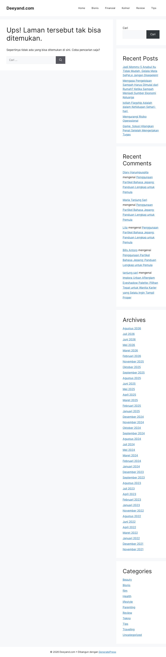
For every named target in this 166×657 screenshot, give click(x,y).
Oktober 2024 (132, 427)
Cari (125, 28)
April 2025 (129, 394)
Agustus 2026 (132, 328)
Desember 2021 (133, 543)
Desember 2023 (133, 472)
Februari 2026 (132, 356)
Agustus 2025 (132, 378)
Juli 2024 (129, 444)
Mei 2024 (129, 450)
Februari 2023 (132, 499)
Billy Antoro (130, 250)
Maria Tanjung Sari (135, 200)
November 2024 (133, 422)
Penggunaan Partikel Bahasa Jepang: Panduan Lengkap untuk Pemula (139, 260)
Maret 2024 (130, 455)
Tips (153, 8)
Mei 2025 (129, 389)
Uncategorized (132, 635)
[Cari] (60, 60)
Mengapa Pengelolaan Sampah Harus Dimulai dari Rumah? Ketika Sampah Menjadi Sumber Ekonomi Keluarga (140, 89)
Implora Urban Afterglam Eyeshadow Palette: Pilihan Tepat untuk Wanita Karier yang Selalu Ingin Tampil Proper (140, 287)
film (125, 590)
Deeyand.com (20, 8)
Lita (125, 227)
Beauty (127, 579)
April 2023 (129, 494)
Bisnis (95, 8)
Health (127, 596)
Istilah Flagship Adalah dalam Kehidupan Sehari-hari (139, 107)
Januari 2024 (131, 466)
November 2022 (133, 510)
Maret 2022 (130, 532)
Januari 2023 (131, 505)
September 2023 (134, 477)
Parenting (129, 607)
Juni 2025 (129, 383)
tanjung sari (130, 272)
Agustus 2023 (132, 483)
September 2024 (134, 433)
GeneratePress (107, 651)
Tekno (127, 618)
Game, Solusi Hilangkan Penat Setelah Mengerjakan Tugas (141, 130)
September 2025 (134, 372)
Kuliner (126, 8)
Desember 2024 (133, 416)
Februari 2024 (132, 461)
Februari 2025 (132, 405)
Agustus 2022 (132, 516)
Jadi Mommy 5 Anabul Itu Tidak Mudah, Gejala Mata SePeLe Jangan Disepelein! (140, 71)
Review (140, 8)
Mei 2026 (129, 345)
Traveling (129, 629)
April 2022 (129, 527)
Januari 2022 (131, 538)
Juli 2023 (129, 488)
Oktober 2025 (132, 367)
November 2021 (133, 549)
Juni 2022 (129, 521)
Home (81, 8)
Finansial (110, 8)
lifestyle (128, 601)
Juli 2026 (129, 334)
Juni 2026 (129, 339)
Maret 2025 (130, 400)
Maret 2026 (130, 350)
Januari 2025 (131, 411)
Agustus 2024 (132, 438)
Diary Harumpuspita (135, 172)
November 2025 (133, 361)
